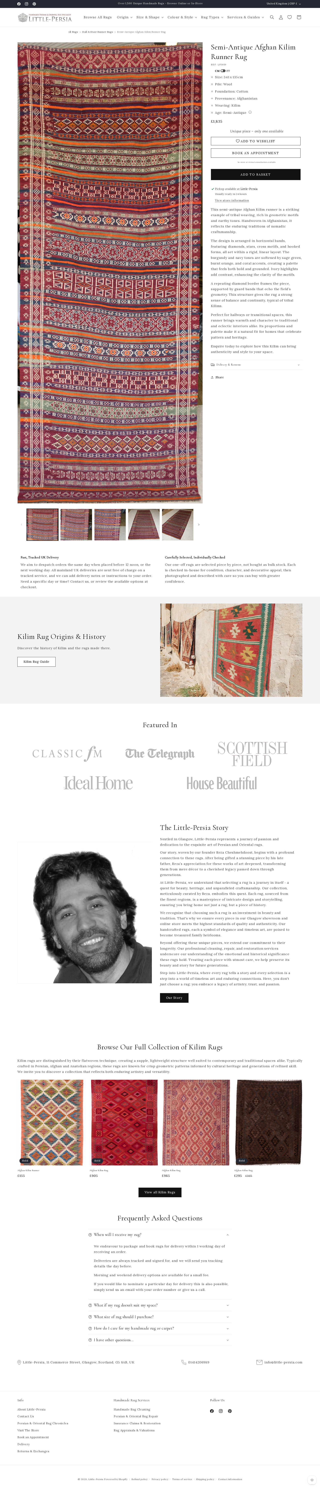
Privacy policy (160, 1479)
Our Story (174, 998)
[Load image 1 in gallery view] (43, 525)
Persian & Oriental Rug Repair (136, 1416)
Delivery (23, 1444)
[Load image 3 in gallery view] (110, 525)
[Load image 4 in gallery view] (144, 525)
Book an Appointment (33, 1437)
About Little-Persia (31, 1409)
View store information (232, 200)
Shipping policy (205, 1479)
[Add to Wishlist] (81, 1084)
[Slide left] (21, 525)
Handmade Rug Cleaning (132, 1409)
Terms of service (182, 1479)
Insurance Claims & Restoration (137, 1423)
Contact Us (25, 1416)
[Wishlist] (290, 17)
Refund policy (139, 1479)
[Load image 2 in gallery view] (76, 525)
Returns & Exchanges (33, 1451)
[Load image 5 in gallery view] (178, 525)
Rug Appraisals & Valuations (134, 1430)
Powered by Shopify (116, 1479)
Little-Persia (95, 1479)
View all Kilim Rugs (160, 1192)
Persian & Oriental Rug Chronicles (43, 1423)
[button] (124, 17)
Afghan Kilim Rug (99, 1170)
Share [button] (220, 377)
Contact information (230, 1479)
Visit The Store (28, 1430)
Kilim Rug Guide (36, 662)
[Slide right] (199, 525)
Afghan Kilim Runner (28, 1170)
